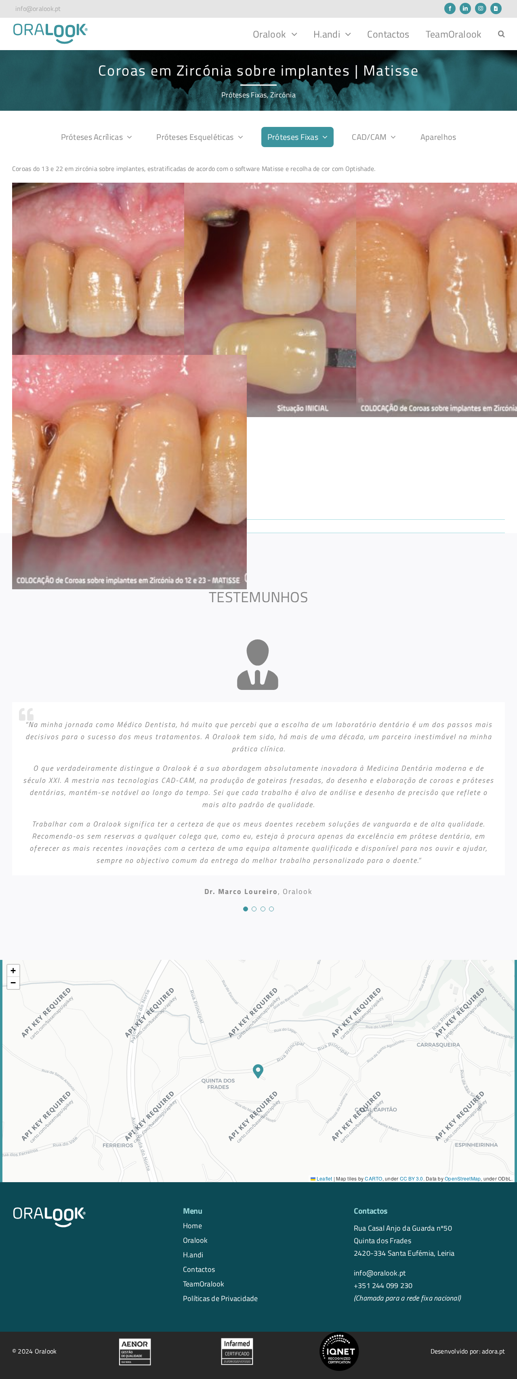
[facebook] (450, 8)
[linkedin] (465, 8)
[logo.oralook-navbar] (50, 25)
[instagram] (480, 8)
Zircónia (283, 94)
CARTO (373, 1178)
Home (192, 1225)
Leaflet (323, 1178)
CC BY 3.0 (411, 1178)
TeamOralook (204, 1283)
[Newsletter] (496, 8)
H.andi (193, 1254)
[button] (501, 34)
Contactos (199, 1269)
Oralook (195, 1240)
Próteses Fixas (244, 94)
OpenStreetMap (463, 1178)
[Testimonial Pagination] (245, 909)
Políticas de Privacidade (220, 1298)
